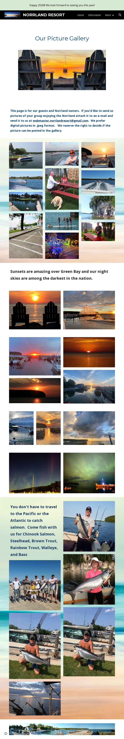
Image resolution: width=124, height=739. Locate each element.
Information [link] (94, 15)
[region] (62, 5)
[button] (120, 15)
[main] (62, 37)
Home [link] (80, 15)
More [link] (108, 15)
